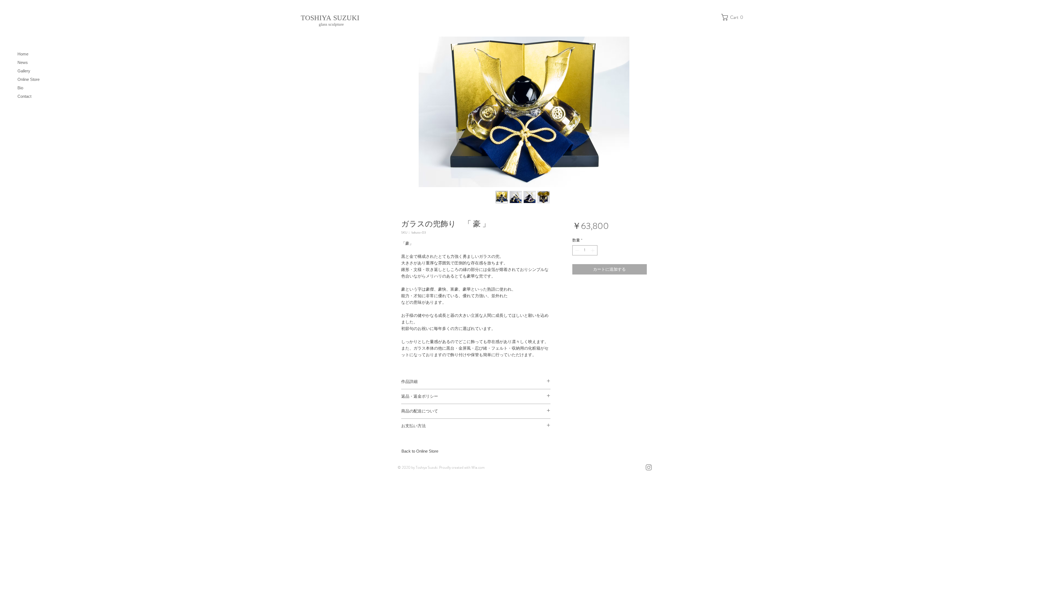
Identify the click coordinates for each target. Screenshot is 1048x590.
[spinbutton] (585, 250)
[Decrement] (576, 250)
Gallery (23, 71)
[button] (734, 17)
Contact (24, 96)
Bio (20, 87)
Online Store (28, 79)
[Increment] (593, 250)
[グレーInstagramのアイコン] (649, 467)
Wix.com (478, 467)
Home (22, 54)
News (22, 62)
